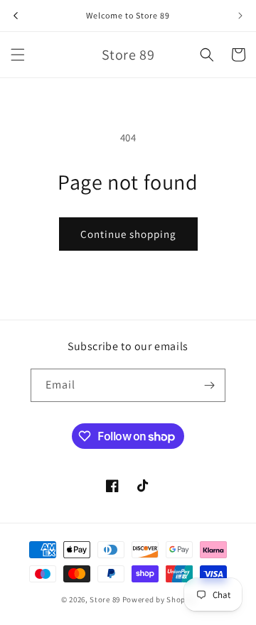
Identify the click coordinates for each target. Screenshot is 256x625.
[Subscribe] (209, 385)
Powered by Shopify (159, 599)
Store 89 (105, 599)
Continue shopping (128, 234)
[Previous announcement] (15, 15)
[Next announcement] (240, 15)
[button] (17, 54)
